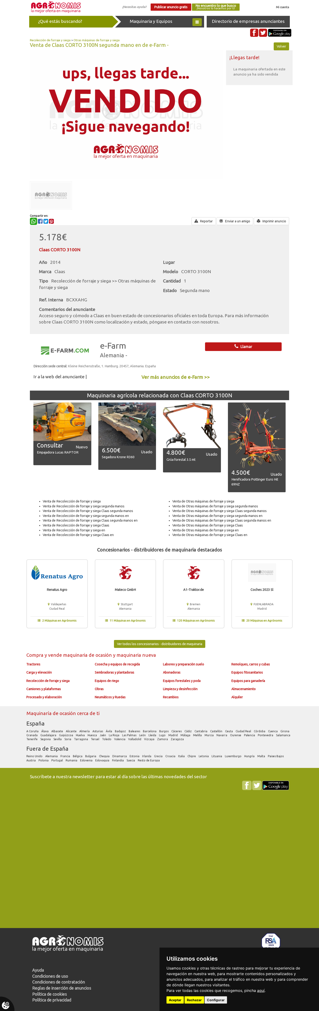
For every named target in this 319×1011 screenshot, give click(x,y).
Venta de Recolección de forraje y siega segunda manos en (86, 516)
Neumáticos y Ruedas (110, 697)
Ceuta (229, 731)
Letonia (204, 756)
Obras (99, 689)
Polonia (44, 760)
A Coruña (32, 731)
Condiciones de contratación (58, 982)
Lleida (153, 735)
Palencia (250, 735)
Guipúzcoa (66, 735)
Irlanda (147, 756)
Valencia (120, 739)
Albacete (57, 731)
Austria (31, 760)
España (35, 723)
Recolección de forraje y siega (50, 40)
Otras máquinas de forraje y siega (97, 40)
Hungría (249, 756)
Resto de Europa (149, 760)
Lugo (162, 735)
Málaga (186, 735)
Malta (261, 756)
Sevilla (57, 739)
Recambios (171, 697)
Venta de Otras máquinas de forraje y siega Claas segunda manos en (221, 520)
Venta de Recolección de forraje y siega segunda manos (83, 506)
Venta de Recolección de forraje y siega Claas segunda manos (88, 511)
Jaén (103, 735)
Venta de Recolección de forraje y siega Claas (76, 525)
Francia (65, 756)
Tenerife (32, 739)
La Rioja (114, 735)
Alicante (71, 731)
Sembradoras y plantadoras (114, 672)
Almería (84, 731)
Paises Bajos (276, 756)
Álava (45, 731)
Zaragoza (177, 739)
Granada (32, 735)
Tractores (33, 664)
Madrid (173, 735)
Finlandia (118, 760)
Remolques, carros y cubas (250, 664)
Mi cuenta (282, 7)
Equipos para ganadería (248, 681)
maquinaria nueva (136, 655)
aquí (261, 990)
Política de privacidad (51, 999)
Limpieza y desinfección (180, 689)
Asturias (98, 731)
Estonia (135, 756)
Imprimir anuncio (274, 221)
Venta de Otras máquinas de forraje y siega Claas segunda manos (219, 511)
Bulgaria (91, 756)
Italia (181, 756)
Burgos (164, 731)
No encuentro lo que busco (215, 7)
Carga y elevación (39, 672)
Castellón (216, 731)
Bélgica (78, 756)
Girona (285, 731)
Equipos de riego (107, 681)
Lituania (217, 756)
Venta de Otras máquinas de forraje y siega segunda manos (215, 506)
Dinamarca (120, 756)
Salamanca (283, 735)
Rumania (72, 760)
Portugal (57, 760)
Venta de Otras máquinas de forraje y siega (203, 501)
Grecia (158, 756)
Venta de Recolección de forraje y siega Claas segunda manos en (90, 520)
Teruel (95, 739)
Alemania (51, 756)
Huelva (80, 735)
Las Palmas (129, 735)
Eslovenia (86, 760)
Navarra (222, 735)
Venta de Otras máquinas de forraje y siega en (205, 530)
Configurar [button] (216, 1000)
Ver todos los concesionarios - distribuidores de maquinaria (159, 644)
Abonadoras (172, 672)
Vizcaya (149, 739)
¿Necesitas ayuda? (134, 6)
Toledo (107, 739)
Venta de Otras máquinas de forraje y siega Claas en (209, 535)
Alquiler (237, 697)
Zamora (163, 739)
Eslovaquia (102, 760)
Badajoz (121, 731)
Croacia (170, 756)
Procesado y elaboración (44, 697)
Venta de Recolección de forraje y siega (72, 501)
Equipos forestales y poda (182, 681)
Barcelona (150, 731)
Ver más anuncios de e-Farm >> (176, 377)
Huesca (93, 735)
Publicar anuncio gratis (171, 7)
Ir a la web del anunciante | (60, 376)
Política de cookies (49, 994)
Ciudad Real (244, 731)
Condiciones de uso (50, 976)
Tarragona (81, 739)
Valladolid (135, 739)
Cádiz (188, 731)
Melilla (197, 735)
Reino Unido (34, 756)
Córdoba (260, 731)
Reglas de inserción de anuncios (61, 988)
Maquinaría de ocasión (51, 713)
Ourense (236, 735)
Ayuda (38, 970)
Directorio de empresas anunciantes (248, 21)
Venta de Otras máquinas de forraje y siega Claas (207, 525)
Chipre (192, 756)
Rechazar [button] (194, 1000)
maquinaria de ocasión (88, 655)
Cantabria (201, 731)
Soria (68, 739)
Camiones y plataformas (43, 689)
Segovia (45, 739)
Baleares (135, 731)
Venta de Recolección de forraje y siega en (74, 530)
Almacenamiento (243, 689)
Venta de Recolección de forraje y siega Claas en (78, 535)
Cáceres (176, 731)
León (142, 735)
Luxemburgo (233, 756)
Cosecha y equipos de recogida (117, 664)
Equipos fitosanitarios (247, 672)
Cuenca (273, 731)
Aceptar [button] (175, 1000)
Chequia (104, 756)
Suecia (131, 760)
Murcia (209, 735)
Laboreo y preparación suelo (183, 664)
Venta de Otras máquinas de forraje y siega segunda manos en (217, 516)
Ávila (109, 731)
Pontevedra (266, 735)
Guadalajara (48, 735)
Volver (281, 46)
